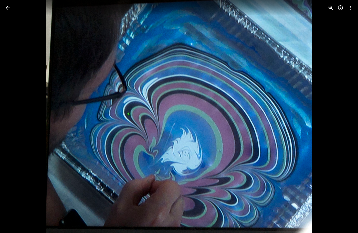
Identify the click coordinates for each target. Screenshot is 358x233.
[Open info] (340, 8)
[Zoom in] (331, 8)
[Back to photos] (8, 8)
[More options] (350, 8)
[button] (13, 116)
